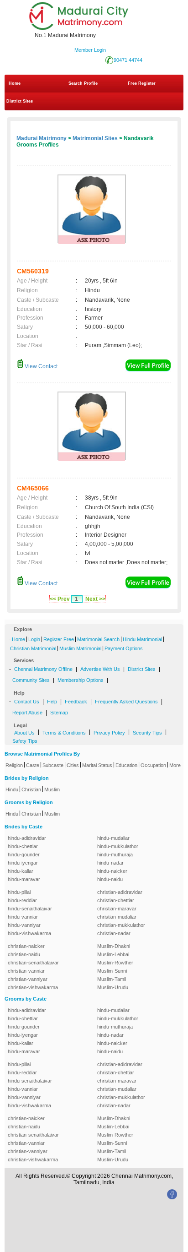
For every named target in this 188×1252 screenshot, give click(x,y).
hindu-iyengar (23, 863)
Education (126, 765)
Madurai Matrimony (41, 138)
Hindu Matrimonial (142, 639)
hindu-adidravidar (27, 838)
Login (34, 639)
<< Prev (60, 599)
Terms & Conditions (64, 732)
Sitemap (59, 712)
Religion (14, 765)
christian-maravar (116, 908)
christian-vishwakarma (33, 987)
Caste (32, 765)
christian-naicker (26, 946)
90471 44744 (128, 60)
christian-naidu (24, 954)
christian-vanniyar (27, 979)
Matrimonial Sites (95, 138)
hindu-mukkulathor (117, 846)
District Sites (19, 101)
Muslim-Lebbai (113, 954)
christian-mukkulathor (121, 925)
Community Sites (31, 680)
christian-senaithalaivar (33, 962)
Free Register (142, 83)
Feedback (76, 701)
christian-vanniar (26, 971)
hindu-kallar (20, 871)
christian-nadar (114, 933)
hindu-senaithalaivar (30, 908)
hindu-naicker (112, 871)
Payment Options (123, 648)
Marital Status (97, 765)
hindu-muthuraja (115, 854)
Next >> (95, 599)
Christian (31, 789)
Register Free (58, 639)
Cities (73, 765)
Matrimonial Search (98, 639)
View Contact (40, 366)
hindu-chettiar (23, 846)
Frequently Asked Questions (126, 701)
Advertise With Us (100, 669)
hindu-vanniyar (24, 925)
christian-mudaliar (116, 917)
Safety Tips (24, 741)
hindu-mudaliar (113, 838)
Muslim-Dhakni (113, 946)
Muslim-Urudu (112, 987)
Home (15, 83)
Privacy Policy (109, 732)
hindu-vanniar (23, 917)
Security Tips (147, 732)
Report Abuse (27, 712)
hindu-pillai (19, 892)
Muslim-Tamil (111, 979)
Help (52, 701)
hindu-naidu (110, 879)
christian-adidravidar (119, 892)
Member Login (90, 50)
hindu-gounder (24, 854)
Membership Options (80, 680)
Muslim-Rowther (115, 962)
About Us (24, 732)
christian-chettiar (115, 900)
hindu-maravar (24, 879)
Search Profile (83, 83)
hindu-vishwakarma (29, 933)
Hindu (11, 789)
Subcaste (52, 765)
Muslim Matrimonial (80, 648)
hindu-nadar (110, 863)
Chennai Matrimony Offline (43, 669)
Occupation (153, 765)
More (175, 765)
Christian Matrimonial (33, 648)
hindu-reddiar (22, 900)
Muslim (52, 789)
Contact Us (26, 701)
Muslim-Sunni (112, 971)
